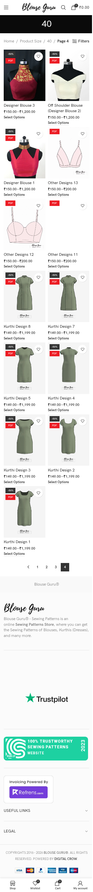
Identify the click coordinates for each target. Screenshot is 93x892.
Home (9, 41)
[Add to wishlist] (38, 56)
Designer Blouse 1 (19, 183)
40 (49, 41)
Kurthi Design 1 (17, 542)
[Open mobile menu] (6, 7)
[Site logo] (39, 7)
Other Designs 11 (63, 254)
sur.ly (11, 756)
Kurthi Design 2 (61, 470)
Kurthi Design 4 (61, 398)
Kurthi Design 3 (17, 470)
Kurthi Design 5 (17, 398)
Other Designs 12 (19, 254)
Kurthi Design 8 (17, 326)
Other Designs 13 (63, 183)
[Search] (63, 7)
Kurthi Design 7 (61, 326)
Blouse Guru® (46, 584)
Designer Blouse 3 (19, 105)
